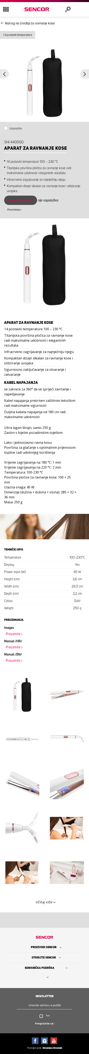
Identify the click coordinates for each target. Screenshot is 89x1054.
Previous (4, 74)
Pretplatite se (44, 1023)
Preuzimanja (13, 209)
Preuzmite (13, 634)
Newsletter (45, 996)
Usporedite (15, 128)
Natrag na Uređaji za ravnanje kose (30, 23)
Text (48, 1015)
